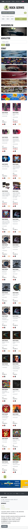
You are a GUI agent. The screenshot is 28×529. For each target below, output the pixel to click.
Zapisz (3, 45)
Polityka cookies (5, 508)
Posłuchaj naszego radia (14, 31)
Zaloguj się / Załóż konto (8, 12)
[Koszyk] (25, 12)
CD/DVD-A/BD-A (14, 54)
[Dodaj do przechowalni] (4, 124)
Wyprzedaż (14, 97)
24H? (12, 19)
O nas (3, 1)
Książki (14, 82)
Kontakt (18, 1)
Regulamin (8, 1)
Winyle (14, 61)
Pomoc (13, 1)
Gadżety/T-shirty (14, 90)
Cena (8, 19)
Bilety (14, 75)
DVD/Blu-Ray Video (14, 68)
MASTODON (5, 112)
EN (21, 1)
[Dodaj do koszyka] (3, 124)
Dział (3, 19)
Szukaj (20, 19)
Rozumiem (4, 526)
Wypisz (7, 45)
